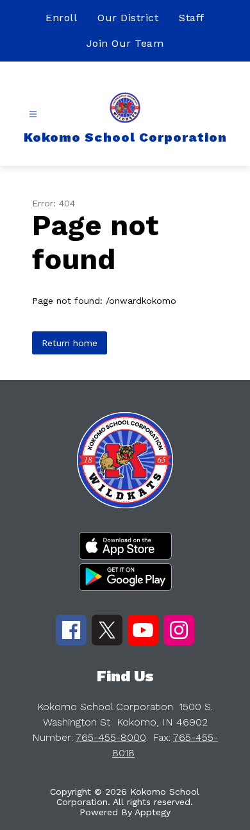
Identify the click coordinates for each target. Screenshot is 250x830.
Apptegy (153, 812)
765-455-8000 (111, 737)
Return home (69, 343)
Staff (191, 18)
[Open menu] (33, 114)
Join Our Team (125, 43)
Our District (127, 18)
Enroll (61, 18)
